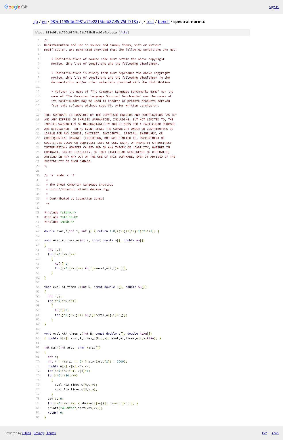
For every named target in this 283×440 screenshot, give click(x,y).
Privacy (39, 433)
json (275, 433)
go (35, 21)
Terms (51, 433)
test (150, 21)
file (123, 32)
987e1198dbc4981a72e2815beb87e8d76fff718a (94, 21)
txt (264, 433)
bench (164, 21)
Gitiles (26, 433)
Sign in (274, 7)
